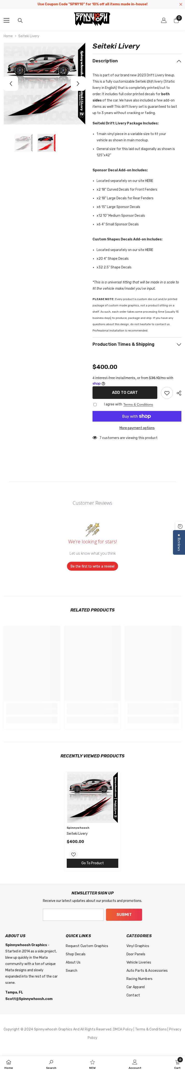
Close (181, 4)
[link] (32, 711)
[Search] (20, 20)
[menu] (6, 20)
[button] (11, 83)
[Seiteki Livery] (92, 797)
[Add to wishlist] (167, 393)
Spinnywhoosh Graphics (53, 1029)
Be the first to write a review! (92, 566)
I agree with (113, 404)
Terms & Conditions (138, 404)
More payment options (137, 428)
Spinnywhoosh (78, 827)
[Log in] (163, 20)
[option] (44, 83)
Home (8, 36)
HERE (149, 181)
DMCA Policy (123, 1029)
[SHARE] (177, 393)
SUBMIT (124, 914)
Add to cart (125, 392)
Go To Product (92, 863)
